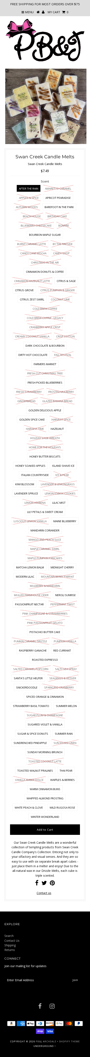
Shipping (10, 945)
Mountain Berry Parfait (57, 576)
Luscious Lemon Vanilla (30, 521)
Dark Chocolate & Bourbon (45, 346)
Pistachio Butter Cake (45, 632)
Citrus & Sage (66, 281)
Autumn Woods (27, 207)
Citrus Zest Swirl (32, 299)
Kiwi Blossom (24, 484)
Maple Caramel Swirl (44, 549)
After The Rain (28, 188)
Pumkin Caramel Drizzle (30, 641)
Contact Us (11, 941)
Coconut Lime (60, 299)
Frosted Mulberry (61, 392)
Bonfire (63, 225)
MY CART (58, 12)
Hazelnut (57, 429)
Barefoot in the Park (59, 207)
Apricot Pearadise (58, 198)
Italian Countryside (35, 475)
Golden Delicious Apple (44, 410)
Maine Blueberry (64, 521)
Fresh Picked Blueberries (45, 382)
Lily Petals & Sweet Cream (45, 512)
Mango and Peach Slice (45, 540)
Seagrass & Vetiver (62, 678)
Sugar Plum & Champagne (45, 715)
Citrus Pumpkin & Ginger (57, 290)
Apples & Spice (29, 198)
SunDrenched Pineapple (30, 743)
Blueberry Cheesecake (36, 225)
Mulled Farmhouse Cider (31, 595)
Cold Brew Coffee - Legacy (45, 318)
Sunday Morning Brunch (44, 752)
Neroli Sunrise (65, 595)
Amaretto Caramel (58, 188)
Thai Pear (66, 770)
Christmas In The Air (45, 262)
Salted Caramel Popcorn (30, 669)
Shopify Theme (69, 1041)
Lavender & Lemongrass (58, 484)
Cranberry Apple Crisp (44, 327)
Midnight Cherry (62, 567)
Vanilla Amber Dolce (29, 780)
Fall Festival (62, 355)
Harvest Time (35, 429)
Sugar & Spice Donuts (32, 734)
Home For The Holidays (45, 447)
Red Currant (62, 650)
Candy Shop (61, 253)
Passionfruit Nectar (29, 604)
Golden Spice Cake (32, 419)
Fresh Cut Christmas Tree (45, 373)
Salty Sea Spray (66, 669)
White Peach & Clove (29, 807)
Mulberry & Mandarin (45, 586)
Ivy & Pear (62, 475)
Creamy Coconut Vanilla (32, 336)
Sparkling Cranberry (59, 687)
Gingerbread (26, 401)
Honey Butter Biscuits (45, 456)
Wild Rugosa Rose (62, 807)
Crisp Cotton (65, 336)
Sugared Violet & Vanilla (45, 724)
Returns (9, 950)
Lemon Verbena (35, 503)
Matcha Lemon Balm (30, 567)
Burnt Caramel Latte (31, 244)
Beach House (32, 216)
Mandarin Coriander (45, 530)
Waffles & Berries (62, 780)
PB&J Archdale (46, 1041)
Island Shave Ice (63, 466)
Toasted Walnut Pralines (35, 770)
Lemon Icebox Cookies (60, 493)
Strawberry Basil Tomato (31, 706)
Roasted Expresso (45, 660)
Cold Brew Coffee (45, 309)
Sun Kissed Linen (65, 743)
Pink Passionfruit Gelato (45, 623)
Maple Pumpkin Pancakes (45, 558)
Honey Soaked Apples (30, 466)
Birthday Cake (57, 216)
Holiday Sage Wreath (45, 438)
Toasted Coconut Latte (45, 761)
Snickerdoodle (26, 687)
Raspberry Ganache (33, 650)
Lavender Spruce (26, 493)
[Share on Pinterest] (52, 884)
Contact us (44, 893)
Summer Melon (66, 706)
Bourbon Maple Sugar (45, 235)
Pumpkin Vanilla (65, 641)
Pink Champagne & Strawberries (45, 613)
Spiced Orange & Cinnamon (45, 697)
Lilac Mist (59, 503)
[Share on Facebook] (37, 884)
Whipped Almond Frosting (45, 798)
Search (9, 936)
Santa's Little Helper (28, 678)
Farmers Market (45, 364)
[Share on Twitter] (44, 884)
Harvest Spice (61, 419)
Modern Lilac (25, 576)
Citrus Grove (24, 290)
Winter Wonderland (45, 817)
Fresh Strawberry (29, 392)
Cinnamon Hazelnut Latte (32, 281)
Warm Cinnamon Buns (45, 789)
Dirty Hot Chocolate (33, 355)
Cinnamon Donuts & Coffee (45, 272)
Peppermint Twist (62, 604)
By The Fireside (63, 244)
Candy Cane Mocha (33, 253)
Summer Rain (64, 734)
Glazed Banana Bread (57, 401)
